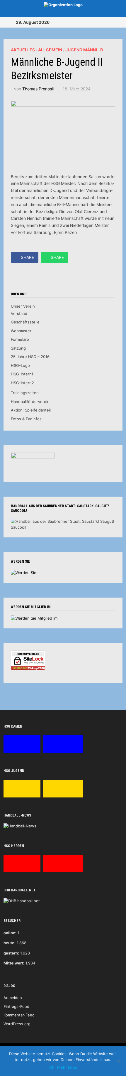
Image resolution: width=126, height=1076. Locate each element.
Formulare (20, 339)
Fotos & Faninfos (26, 418)
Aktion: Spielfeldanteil (31, 410)
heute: (10, 942)
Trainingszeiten (25, 392)
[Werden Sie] (23, 572)
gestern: (11, 953)
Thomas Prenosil (38, 88)
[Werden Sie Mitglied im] (34, 617)
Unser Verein (23, 306)
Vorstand (19, 313)
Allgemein (50, 49)
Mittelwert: (14, 963)
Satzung (18, 348)
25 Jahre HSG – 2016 (30, 356)
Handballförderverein (30, 401)
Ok (51, 1067)
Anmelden (13, 997)
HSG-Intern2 (22, 382)
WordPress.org (17, 1023)
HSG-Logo (20, 365)
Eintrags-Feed (16, 1006)
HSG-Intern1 (22, 374)
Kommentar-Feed (19, 1015)
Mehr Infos (67, 1067)
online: (10, 932)
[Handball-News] (20, 825)
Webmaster (21, 330)
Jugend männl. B (84, 49)
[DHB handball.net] (22, 900)
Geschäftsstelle (25, 322)
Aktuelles (23, 49)
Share (27, 257)
